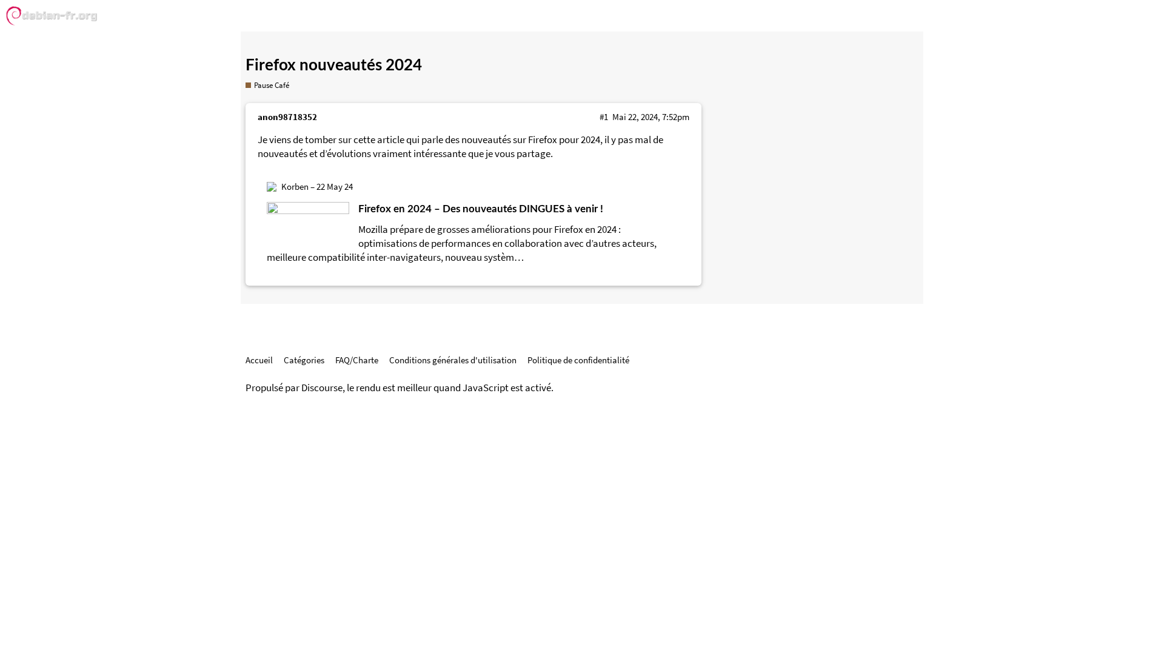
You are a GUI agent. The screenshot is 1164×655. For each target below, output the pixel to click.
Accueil (259, 360)
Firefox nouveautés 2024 (334, 65)
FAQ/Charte (356, 360)
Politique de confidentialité (578, 360)
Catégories (304, 360)
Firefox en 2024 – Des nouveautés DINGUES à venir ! (480, 209)
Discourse (322, 387)
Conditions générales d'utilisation (453, 360)
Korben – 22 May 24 (317, 186)
